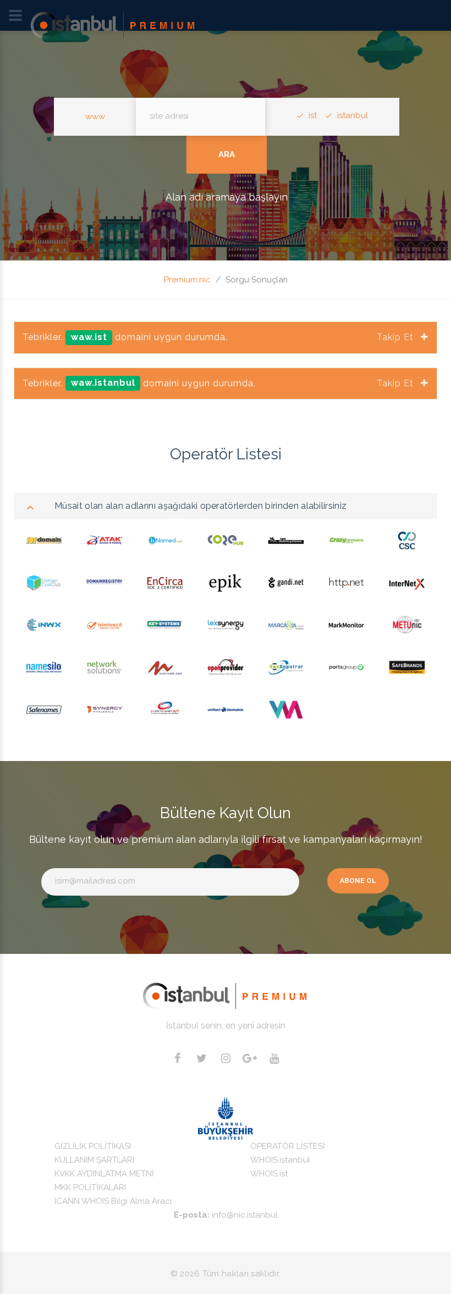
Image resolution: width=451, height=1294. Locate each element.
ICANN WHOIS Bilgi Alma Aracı (113, 1201)
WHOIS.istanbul (280, 1160)
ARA (226, 154)
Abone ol (358, 881)
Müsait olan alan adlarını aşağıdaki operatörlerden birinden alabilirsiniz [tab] (200, 506)
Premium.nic (187, 280)
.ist (312, 116)
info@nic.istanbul (245, 1215)
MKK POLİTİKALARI (90, 1187)
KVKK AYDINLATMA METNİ (104, 1174)
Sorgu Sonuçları (257, 280)
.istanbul (352, 116)
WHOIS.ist (269, 1174)
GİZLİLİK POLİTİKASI (92, 1146)
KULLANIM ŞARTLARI (94, 1160)
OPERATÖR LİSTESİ (287, 1146)
